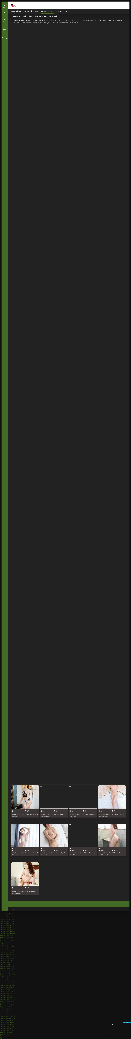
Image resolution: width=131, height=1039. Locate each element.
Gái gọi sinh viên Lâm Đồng (7, 985)
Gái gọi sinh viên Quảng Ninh (8, 950)
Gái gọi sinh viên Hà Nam (7, 927)
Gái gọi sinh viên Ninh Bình (7, 946)
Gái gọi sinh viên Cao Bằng (7, 921)
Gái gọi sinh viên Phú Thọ (6, 948)
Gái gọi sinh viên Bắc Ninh (7, 919)
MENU (2, 914)
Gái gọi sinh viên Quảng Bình (7, 993)
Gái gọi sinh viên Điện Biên (7, 923)
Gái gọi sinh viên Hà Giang (7, 925)
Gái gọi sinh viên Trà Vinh (6, 1032)
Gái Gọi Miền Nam (46, 11)
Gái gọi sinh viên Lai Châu (7, 939)
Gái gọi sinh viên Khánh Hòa (7, 981)
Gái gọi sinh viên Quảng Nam (8, 995)
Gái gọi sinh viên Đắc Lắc (7, 972)
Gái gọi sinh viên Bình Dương (7, 1011)
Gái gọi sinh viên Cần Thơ (7, 1014)
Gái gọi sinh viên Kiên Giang (7, 1020)
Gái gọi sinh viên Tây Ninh (7, 1026)
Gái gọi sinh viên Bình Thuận (7, 968)
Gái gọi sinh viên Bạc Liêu (7, 1007)
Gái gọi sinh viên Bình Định (7, 966)
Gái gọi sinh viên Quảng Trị (7, 1001)
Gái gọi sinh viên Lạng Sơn (7, 941)
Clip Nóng (69, 11)
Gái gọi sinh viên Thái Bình (7, 954)
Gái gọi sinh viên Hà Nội (6, 929)
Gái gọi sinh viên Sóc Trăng (7, 1024)
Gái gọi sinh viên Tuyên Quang (8, 958)
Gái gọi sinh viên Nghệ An (7, 987)
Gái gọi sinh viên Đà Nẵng (7, 970)
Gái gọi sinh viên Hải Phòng (7, 933)
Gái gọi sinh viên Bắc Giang (7, 915)
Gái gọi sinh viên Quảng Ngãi (8, 997)
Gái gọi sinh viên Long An (7, 1022)
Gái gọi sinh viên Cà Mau (6, 1012)
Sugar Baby (59, 11)
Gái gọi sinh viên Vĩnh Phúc (7, 962)
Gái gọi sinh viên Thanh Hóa (7, 999)
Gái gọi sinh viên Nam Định (7, 945)
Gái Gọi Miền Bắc (16, 11)
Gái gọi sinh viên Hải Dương (7, 931)
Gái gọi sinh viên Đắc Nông (7, 974)
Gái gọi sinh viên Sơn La (6, 952)
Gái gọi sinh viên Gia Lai (6, 976)
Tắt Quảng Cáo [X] (127, 1022)
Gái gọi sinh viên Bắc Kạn (7, 917)
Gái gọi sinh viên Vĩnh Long (7, 1034)
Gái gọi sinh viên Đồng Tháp (7, 1016)
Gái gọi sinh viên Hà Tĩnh (6, 978)
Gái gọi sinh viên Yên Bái (6, 960)
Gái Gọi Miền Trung (31, 11)
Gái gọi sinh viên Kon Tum (7, 983)
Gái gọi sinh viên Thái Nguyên (8, 956)
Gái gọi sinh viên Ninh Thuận (7, 989)
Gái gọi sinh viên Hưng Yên (7, 937)
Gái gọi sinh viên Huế (5, 980)
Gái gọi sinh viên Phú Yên (6, 991)
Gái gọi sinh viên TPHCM (6, 1030)
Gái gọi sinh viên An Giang (7, 1005)
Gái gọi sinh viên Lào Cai (6, 943)
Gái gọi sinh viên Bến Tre (6, 1009)
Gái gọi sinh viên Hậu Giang (7, 1018)
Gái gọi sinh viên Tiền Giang (7, 1028)
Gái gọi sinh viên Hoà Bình (7, 935)
